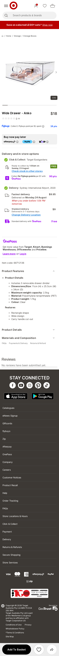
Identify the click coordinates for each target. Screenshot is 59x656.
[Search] (6, 15)
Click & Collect (10, 524)
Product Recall (10, 485)
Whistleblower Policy (15, 628)
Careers (7, 469)
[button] (16, 649)
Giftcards (7, 423)
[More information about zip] (47, 141)
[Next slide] (56, 72)
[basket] (52, 6)
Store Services (10, 562)
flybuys (6, 431)
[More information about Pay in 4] (34, 141)
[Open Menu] (6, 5)
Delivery (7, 539)
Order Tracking (10, 500)
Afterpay (7, 446)
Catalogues (8, 408)
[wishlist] (45, 6)
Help (5, 493)
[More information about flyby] (43, 126)
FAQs (5, 508)
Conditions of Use (14, 624)
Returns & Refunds (12, 547)
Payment (7, 531)
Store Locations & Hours (15, 516)
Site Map (10, 636)
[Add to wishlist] (39, 649)
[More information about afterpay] (17, 141)
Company (8, 462)
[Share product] (52, 649)
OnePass (7, 454)
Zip (4, 438)
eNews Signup (10, 415)
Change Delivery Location (26, 214)
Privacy (28, 624)
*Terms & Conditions (15, 632)
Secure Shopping (12, 554)
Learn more (9, 253)
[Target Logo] (13, 6)
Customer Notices (12, 477)
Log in (23, 253)
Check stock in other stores (27, 171)
